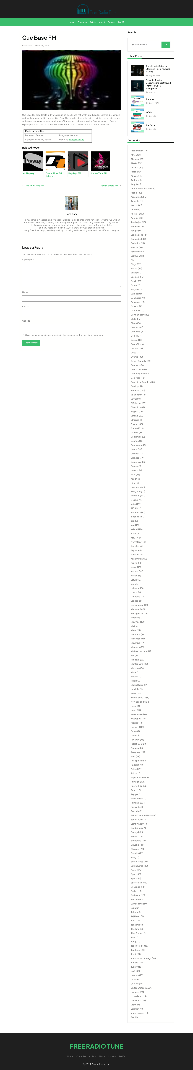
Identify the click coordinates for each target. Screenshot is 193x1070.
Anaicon (135, 176)
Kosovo (134, 571)
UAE (133, 971)
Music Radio (137, 685)
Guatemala (136, 462)
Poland (134, 769)
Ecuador (135, 390)
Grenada (135, 457)
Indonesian (136, 516)
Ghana (134, 449)
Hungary (135, 495)
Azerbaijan (136, 222)
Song (133, 857)
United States (137, 988)
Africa (134, 155)
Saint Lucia (136, 819)
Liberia (134, 592)
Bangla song (137, 234)
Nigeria (134, 722)
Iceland (134, 500)
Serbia (134, 836)
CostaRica (136, 344)
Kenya (134, 563)
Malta (133, 630)
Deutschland (137, 369)
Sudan (134, 891)
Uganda (135, 975)
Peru (133, 756)
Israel (133, 533)
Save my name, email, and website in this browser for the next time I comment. (64, 335)
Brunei (134, 285)
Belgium (135, 251)
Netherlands (137, 697)
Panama (135, 748)
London (135, 600)
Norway (135, 727)
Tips (133, 937)
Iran (133, 521)
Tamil (133, 920)
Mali (133, 626)
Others (134, 735)
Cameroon (136, 302)
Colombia (135, 331)
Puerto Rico (136, 786)
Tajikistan (135, 916)
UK (132, 979)
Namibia (135, 689)
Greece (134, 453)
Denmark (135, 365)
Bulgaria (135, 289)
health (134, 478)
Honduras (136, 487)
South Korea (137, 866)
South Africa (137, 861)
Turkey (134, 966)
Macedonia (136, 609)
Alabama (135, 159)
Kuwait (134, 575)
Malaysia (135, 622)
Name (26, 292)
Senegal (135, 832)
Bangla (134, 230)
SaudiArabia (137, 828)
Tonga (134, 941)
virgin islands (137, 1013)
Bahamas (135, 226)
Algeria (134, 171)
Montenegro (137, 664)
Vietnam (135, 1009)
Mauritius (135, 643)
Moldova (135, 659)
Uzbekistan (136, 996)
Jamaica (135, 546)
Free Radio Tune (96, 1046)
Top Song (135, 950)
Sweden (135, 899)
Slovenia (135, 849)
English (134, 411)
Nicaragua (136, 718)
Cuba (133, 352)
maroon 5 (135, 634)
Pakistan (135, 739)
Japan (134, 550)
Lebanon (135, 588)
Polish (134, 773)
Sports (134, 874)
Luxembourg (137, 605)
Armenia (135, 201)
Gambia (134, 432)
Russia (134, 807)
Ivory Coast (136, 542)
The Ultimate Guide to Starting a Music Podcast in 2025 (158, 69)
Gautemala (136, 436)
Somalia (135, 853)
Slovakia (135, 844)
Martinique (136, 638)
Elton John (136, 407)
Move (133, 672)
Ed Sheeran (136, 394)
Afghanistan (137, 150)
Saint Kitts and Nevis (141, 815)
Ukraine (135, 983)
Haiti (133, 474)
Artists (134, 205)
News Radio (137, 714)
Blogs (133, 264)
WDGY (149, 112)
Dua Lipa (135, 386)
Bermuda (135, 256)
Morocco (135, 668)
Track (133, 954)
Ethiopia (135, 420)
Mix (132, 655)
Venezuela (136, 1000)
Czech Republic (138, 361)
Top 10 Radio (137, 945)
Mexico (134, 647)
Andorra (135, 180)
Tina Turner (136, 933)
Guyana (135, 470)
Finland (134, 424)
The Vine (150, 99)
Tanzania (135, 924)
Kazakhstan (137, 558)
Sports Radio (137, 882)
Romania (135, 802)
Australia (135, 213)
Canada (135, 306)
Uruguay (135, 992)
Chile (133, 319)
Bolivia (134, 268)
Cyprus (134, 356)
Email (25, 306)
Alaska (134, 163)
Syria (133, 908)
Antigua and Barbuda (141, 188)
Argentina (136, 197)
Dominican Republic (141, 382)
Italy (133, 537)
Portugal (135, 781)
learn (133, 584)
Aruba (134, 209)
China (134, 323)
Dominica (135, 378)
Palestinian (136, 744)
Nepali (134, 693)
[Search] (165, 45)
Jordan (134, 554)
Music (134, 676)
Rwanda (135, 811)
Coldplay (135, 327)
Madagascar (137, 613)
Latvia (134, 579)
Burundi (135, 293)
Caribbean (136, 310)
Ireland (134, 529)
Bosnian (135, 277)
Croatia (134, 348)
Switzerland (137, 903)
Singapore (136, 840)
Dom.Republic (138, 373)
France (134, 428)
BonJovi (135, 272)
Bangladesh (137, 239)
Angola (134, 184)
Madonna (135, 617)
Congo (134, 340)
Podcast (135, 765)
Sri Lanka (135, 887)
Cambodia (136, 298)
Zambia (134, 1017)
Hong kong (136, 491)
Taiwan (134, 912)
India (133, 504)
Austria (134, 218)
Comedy (135, 335)
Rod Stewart (137, 798)
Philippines (136, 760)
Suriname (135, 895)
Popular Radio (138, 777)
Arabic (134, 192)
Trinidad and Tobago (141, 958)
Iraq (133, 525)
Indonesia (136, 512)
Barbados (135, 243)
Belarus (134, 247)
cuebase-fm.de (76, 139)
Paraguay (135, 752)
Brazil (133, 281)
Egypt (134, 399)
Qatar (133, 790)
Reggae (134, 794)
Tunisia (134, 962)
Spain (133, 870)
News (133, 706)
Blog (133, 260)
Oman (134, 731)
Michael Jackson (139, 651)
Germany (135, 445)
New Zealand (137, 701)
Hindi (133, 483)
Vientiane (135, 1004)
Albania (134, 167)
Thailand (135, 929)
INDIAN (134, 508)
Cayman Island (138, 314)
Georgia (135, 441)
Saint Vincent (137, 823)
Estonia (134, 415)
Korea (134, 567)
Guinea (134, 466)
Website (26, 320)
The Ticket (151, 125)
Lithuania (135, 596)
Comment (28, 259)
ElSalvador (136, 403)
